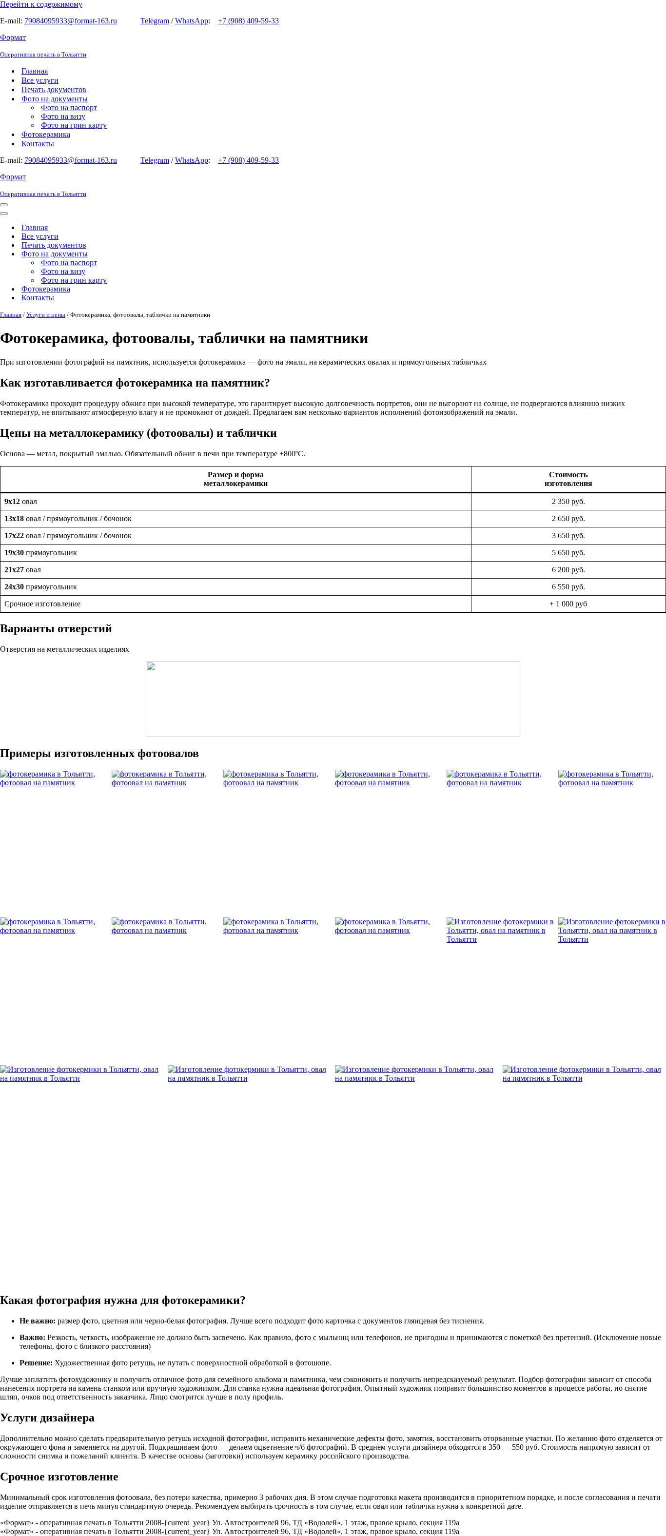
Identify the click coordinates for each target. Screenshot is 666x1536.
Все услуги (40, 80)
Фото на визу (63, 116)
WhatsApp (191, 21)
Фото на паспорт (69, 107)
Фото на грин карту (74, 125)
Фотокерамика (45, 134)
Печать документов (53, 89)
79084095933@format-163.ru (70, 21)
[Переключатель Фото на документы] (171, 254)
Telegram (154, 21)
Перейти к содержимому (41, 4)
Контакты (37, 143)
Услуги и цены (45, 314)
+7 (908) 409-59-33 (248, 21)
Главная (34, 71)
